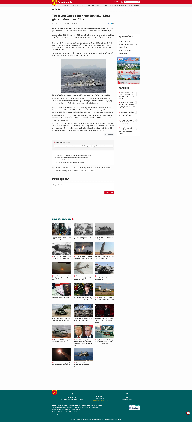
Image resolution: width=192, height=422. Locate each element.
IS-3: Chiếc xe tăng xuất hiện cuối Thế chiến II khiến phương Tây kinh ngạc (104, 277)
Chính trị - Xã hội (74, 5)
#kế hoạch (89, 167)
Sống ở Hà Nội (129, 5)
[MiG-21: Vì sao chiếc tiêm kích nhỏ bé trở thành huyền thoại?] (61, 248)
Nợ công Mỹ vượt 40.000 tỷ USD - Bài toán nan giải (61, 238)
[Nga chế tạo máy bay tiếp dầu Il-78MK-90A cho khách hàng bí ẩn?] (104, 289)
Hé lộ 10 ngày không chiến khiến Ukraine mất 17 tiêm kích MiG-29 (126, 122)
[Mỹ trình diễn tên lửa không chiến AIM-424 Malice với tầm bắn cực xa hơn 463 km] (104, 331)
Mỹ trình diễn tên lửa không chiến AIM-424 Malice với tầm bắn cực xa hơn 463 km (104, 341)
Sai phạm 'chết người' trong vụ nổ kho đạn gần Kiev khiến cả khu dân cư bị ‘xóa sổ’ (126, 95)
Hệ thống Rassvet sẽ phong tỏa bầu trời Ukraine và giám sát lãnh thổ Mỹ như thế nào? (127, 105)
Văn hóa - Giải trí (113, 5)
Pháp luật (87, 5)
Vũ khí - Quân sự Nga (125, 50)
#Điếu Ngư (83, 170)
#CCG (69, 170)
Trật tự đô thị (64, 5)
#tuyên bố (58, 167)
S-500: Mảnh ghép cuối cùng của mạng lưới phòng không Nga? (83, 257)
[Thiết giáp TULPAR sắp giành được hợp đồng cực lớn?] (61, 331)
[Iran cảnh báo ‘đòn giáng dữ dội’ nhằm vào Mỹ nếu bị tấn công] (61, 354)
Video (93, 5)
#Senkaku (76, 170)
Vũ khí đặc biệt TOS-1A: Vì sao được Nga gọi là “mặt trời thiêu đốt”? (61, 277)
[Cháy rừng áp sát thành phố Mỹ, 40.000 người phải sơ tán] (83, 310)
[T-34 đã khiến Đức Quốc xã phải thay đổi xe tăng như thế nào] (61, 310)
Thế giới (82, 5)
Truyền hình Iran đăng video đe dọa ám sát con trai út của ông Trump (104, 320)
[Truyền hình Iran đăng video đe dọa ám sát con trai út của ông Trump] (104, 310)
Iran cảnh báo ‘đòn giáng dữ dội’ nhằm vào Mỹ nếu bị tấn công (61, 363)
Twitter (111, 23)
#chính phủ (65, 167)
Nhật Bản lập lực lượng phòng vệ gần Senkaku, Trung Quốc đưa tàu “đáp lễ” (73, 155)
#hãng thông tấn (106, 167)
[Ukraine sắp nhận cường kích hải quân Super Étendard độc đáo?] (83, 354)
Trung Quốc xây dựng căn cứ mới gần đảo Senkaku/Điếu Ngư (69, 162)
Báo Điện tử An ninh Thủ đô (54, 3)
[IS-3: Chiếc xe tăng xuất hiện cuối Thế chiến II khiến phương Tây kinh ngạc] (104, 268)
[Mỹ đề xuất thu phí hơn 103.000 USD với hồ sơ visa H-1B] (61, 289)
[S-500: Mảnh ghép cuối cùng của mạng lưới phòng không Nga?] (83, 248)
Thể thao (121, 5)
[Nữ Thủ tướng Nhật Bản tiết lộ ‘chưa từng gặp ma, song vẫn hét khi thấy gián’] (83, 289)
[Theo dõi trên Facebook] (115, 2)
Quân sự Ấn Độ (123, 47)
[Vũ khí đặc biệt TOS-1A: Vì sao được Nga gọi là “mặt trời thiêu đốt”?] (61, 268)
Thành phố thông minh (102, 5)
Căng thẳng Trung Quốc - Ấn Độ (128, 44)
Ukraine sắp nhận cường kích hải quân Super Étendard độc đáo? (83, 364)
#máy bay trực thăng (61, 170)
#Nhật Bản (82, 167)
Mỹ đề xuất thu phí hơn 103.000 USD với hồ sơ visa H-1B (61, 298)
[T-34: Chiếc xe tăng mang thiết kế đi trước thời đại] (83, 229)
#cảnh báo (97, 167)
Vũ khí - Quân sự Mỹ (124, 41)
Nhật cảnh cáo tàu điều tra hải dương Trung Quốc (67, 160)
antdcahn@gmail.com (127, 399)
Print (113, 23)
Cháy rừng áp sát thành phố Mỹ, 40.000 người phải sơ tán (83, 319)
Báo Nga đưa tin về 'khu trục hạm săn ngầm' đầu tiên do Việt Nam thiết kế (127, 114)
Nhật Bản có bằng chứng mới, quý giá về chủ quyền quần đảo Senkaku (71, 157)
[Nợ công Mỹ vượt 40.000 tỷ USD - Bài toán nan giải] (61, 229)
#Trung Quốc (74, 167)
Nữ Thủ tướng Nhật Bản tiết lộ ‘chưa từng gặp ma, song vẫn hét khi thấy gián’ (83, 299)
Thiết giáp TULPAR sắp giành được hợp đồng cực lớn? (61, 340)
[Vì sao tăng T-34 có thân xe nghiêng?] (104, 229)
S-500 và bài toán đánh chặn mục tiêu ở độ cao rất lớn (104, 257)
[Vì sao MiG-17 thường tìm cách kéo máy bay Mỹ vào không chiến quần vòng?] (83, 268)
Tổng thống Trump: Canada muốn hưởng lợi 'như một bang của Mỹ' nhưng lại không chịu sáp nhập (83, 342)
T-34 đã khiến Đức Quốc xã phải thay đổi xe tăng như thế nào (61, 319)
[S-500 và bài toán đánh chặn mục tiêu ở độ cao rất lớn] (104, 248)
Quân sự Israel (123, 53)
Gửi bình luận (109, 192)
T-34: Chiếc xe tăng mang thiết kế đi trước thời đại (82, 238)
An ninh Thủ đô (65, 2)
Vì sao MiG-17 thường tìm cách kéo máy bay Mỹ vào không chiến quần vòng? (83, 277)
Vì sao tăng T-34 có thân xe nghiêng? (104, 238)
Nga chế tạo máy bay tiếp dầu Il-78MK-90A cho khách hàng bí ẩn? (104, 299)
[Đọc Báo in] (122, 2)
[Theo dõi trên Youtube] (117, 2)
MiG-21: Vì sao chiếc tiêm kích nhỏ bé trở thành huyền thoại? (61, 257)
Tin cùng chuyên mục (61, 219)
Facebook (108, 23)
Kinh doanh (137, 5)
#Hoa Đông (91, 170)
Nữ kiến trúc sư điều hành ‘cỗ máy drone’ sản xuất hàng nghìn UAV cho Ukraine (126, 130)
